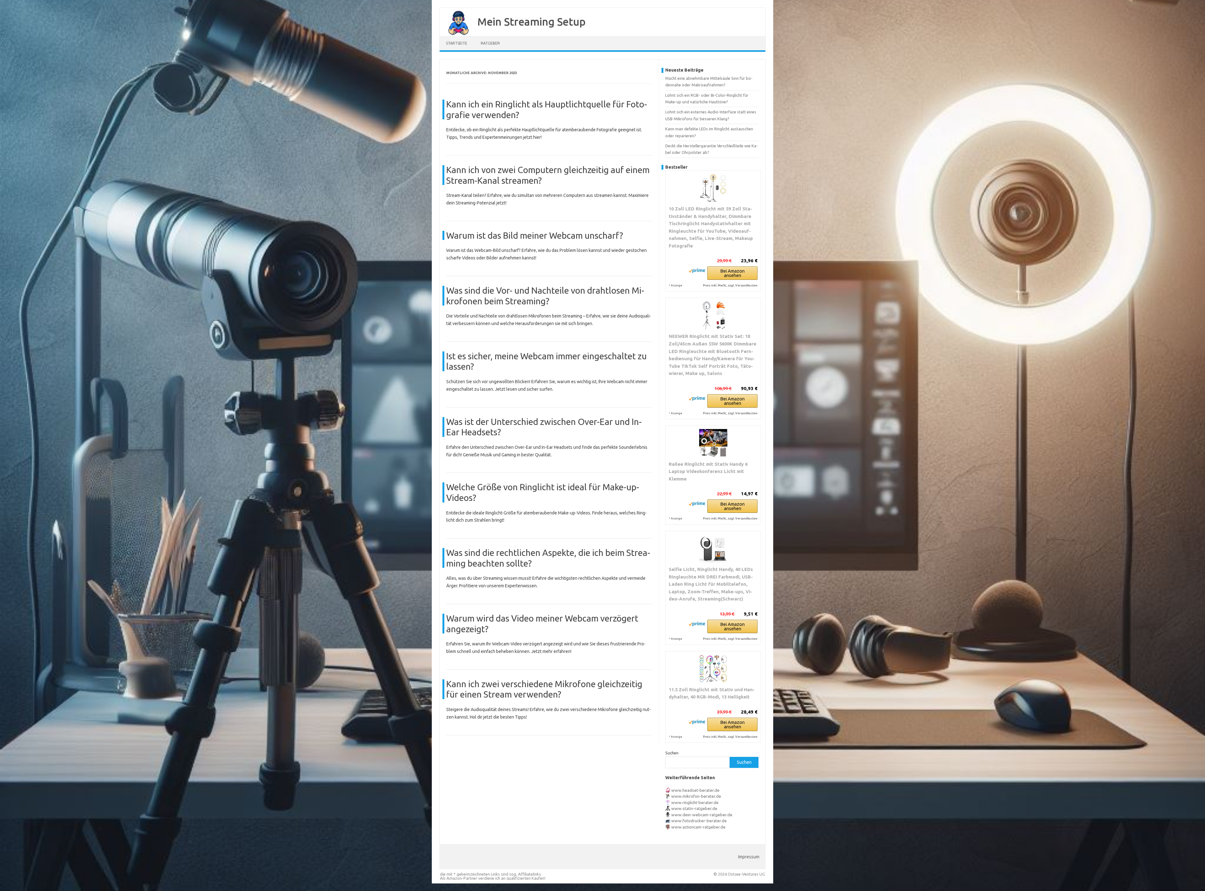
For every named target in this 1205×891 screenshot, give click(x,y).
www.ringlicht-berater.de (695, 802)
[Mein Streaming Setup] (455, 33)
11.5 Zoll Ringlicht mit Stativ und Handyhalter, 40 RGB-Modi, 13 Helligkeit (712, 693)
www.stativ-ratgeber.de (694, 808)
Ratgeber (490, 43)
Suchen (671, 753)
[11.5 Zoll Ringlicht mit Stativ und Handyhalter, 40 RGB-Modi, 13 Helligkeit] (713, 669)
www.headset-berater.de (695, 790)
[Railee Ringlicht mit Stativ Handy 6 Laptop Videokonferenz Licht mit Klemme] (713, 443)
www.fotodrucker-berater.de (699, 820)
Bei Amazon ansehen (732, 273)
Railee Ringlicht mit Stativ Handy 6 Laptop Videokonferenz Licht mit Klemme (708, 471)
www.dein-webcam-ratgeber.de (701, 814)
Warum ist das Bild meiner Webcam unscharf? (534, 235)
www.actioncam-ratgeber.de (698, 826)
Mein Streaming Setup (531, 21)
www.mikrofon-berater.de (696, 796)
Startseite (456, 43)
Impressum (748, 856)
